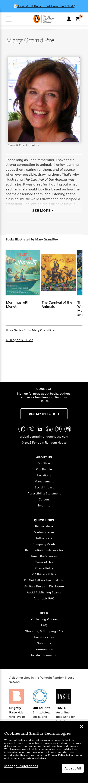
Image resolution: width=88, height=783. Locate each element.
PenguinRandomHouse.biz (44, 550)
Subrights (44, 643)
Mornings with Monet (17, 304)
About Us (44, 457)
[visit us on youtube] (40, 429)
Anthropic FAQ (44, 598)
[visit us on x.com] (31, 429)
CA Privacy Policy (44, 574)
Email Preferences (44, 556)
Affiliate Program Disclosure (44, 586)
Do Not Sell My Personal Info (44, 580)
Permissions (44, 649)
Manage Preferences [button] (21, 766)
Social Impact (44, 487)
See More (41, 210)
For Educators (44, 637)
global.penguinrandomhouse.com (44, 437)
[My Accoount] (68, 18)
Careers (44, 499)
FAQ (44, 625)
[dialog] (44, 752)
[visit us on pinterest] (58, 429)
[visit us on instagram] (67, 429)
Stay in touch (45, 414)
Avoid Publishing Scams (44, 592)
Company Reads (44, 544)
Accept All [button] (73, 768)
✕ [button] (81, 727)
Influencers (44, 538)
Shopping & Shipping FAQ (44, 631)
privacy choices (36, 758)
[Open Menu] (8, 19)
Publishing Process (44, 619)
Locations (44, 475)
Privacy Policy (44, 568)
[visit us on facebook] (21, 429)
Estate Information (44, 655)
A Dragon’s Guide (19, 340)
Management (44, 481)
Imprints (44, 505)
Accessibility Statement (44, 493)
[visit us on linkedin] (49, 429)
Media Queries (44, 532)
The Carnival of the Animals (57, 304)
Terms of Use (44, 562)
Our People (44, 469)
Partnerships (44, 526)
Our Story (44, 463)
